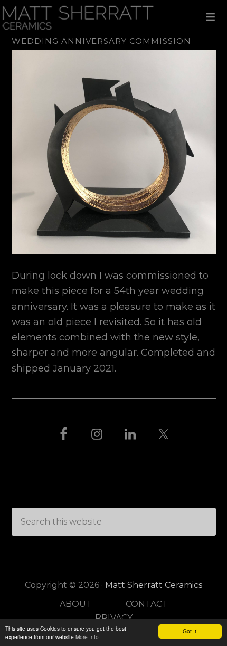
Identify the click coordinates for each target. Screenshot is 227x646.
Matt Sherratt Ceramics (113, 17)
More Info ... (90, 637)
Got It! (190, 631)
